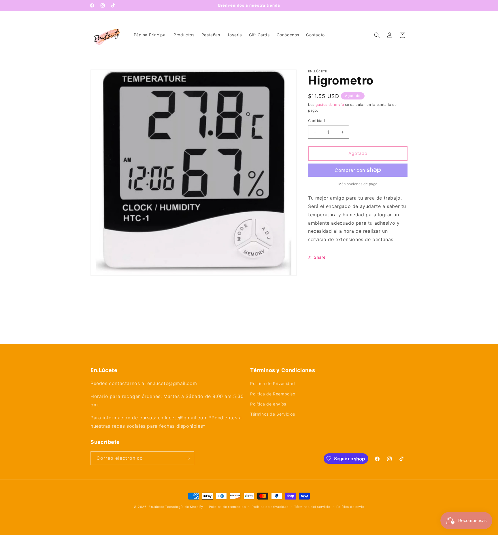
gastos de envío (330, 104)
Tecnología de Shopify (184, 507)
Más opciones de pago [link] (358, 184)
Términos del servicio (312, 507)
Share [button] (320, 257)
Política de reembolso (227, 507)
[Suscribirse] (187, 458)
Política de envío (350, 507)
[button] (377, 35)
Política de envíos (268, 403)
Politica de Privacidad (272, 383)
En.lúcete (156, 507)
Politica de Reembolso (272, 393)
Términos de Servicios (272, 414)
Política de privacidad (270, 507)
